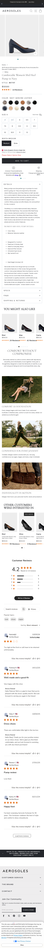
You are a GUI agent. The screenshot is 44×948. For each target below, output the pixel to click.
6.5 (27, 120)
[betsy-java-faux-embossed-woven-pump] (28, 108)
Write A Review (24, 598)
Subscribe (28, 910)
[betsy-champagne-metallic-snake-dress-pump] (5, 102)
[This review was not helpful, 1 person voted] (37, 753)
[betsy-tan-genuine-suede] (22, 102)
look (6, 619)
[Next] (42, 4)
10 (5, 132)
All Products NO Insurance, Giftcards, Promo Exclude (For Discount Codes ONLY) (20, 68)
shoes (13, 619)
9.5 (34, 126)
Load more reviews (22, 836)
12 (27, 132)
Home (4, 65)
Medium (6, 143)
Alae (21, 335)
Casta (38, 335)
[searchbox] (12, 609)
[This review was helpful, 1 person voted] (33, 787)
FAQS (6, 296)
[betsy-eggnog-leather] (17, 108)
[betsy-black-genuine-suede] (11, 102)
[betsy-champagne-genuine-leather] (28, 102)
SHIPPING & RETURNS (14, 301)
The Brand (8, 884)
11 (19, 132)
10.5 (12, 132)
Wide (16, 143)
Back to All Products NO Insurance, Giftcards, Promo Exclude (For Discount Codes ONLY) (23, 853)
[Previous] (2, 4)
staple (21, 619)
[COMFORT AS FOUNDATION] (22, 389)
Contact (7, 891)
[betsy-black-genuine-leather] (17, 102)
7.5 (5, 126)
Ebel (3, 335)
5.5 (12, 120)
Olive (21, 534)
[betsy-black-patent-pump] (34, 102)
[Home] (11, 11)
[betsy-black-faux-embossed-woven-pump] (22, 108)
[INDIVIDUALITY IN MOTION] (22, 476)
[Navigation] (22, 4)
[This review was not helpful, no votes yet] (37, 658)
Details (8, 184)
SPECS (7, 291)
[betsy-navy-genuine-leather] (5, 108)
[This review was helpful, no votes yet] (33, 658)
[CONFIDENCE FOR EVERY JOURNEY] (22, 433)
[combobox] (30, 625)
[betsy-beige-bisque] (11, 108)
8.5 (20, 126)
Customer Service (12, 878)
